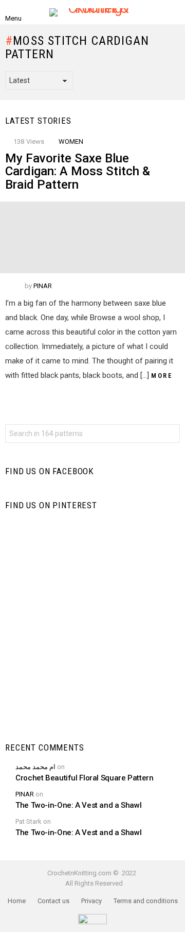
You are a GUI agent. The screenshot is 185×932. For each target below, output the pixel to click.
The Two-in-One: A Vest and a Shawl (78, 805)
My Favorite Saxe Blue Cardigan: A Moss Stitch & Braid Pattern (77, 171)
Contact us (53, 901)
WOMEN (71, 141)
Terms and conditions (146, 901)
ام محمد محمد (35, 767)
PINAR (24, 794)
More (162, 375)
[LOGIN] (156, 12)
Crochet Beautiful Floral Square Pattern (84, 778)
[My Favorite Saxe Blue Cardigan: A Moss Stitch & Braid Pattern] (92, 237)
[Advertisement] (92, 626)
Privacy (91, 901)
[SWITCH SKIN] (174, 12)
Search (169, 434)
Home (17, 901)
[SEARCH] (33, 12)
